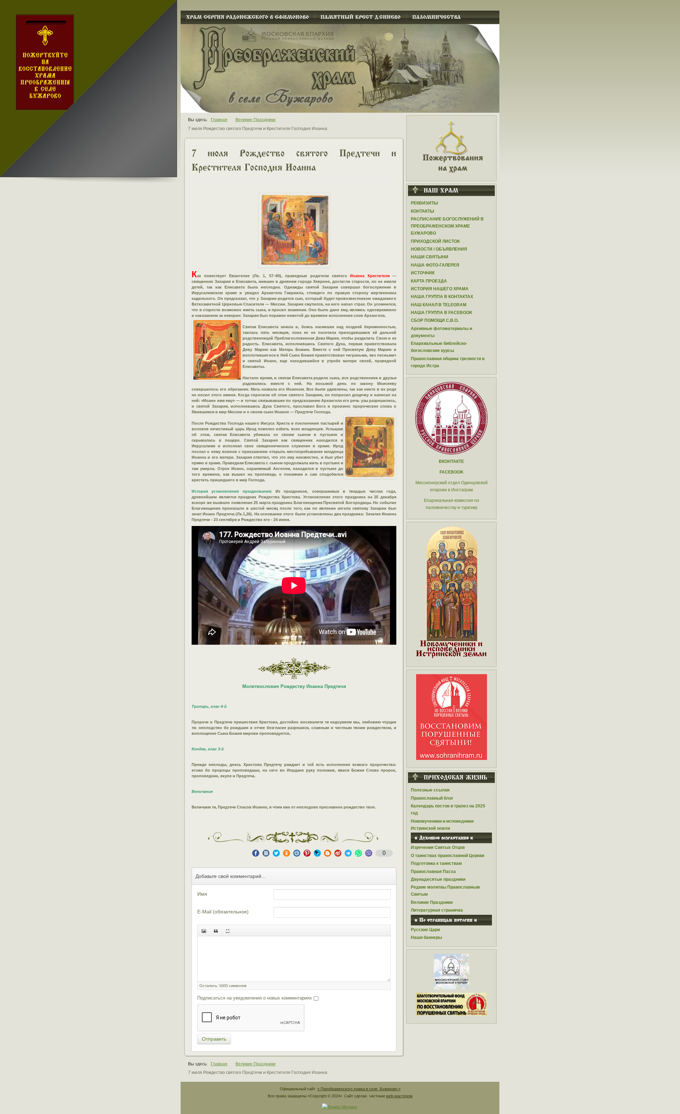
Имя (202, 894)
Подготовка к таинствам (436, 863)
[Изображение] (204, 930)
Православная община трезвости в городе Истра (447, 362)
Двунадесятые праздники (438, 879)
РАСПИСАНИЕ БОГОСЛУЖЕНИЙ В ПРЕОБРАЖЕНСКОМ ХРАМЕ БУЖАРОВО (447, 226)
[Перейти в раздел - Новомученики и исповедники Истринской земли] (451, 592)
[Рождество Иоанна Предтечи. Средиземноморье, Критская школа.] (294, 230)
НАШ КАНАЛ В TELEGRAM (438, 304)
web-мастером (399, 1096)
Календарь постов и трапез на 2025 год (448, 810)
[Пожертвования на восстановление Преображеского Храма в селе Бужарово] (451, 146)
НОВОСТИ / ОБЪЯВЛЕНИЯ (439, 249)
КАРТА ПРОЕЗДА (429, 281)
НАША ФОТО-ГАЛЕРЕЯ (435, 265)
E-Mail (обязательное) (223, 911)
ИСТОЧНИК (423, 272)
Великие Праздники (432, 902)
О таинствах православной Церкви (447, 855)
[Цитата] (216, 930)
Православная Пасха (433, 871)
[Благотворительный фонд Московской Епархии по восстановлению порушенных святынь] (451, 716)
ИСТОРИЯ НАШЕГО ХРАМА (440, 288)
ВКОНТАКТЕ (451, 461)
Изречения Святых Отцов (438, 847)
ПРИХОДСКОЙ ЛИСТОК (435, 241)
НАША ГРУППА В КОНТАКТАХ (442, 296)
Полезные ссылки (430, 790)
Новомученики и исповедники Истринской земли (442, 825)
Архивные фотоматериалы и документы (441, 332)
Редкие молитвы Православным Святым (445, 891)
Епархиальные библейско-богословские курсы (439, 347)
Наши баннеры (426, 937)
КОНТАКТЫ (422, 211)
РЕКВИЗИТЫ (424, 203)
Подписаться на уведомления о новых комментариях (254, 998)
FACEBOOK (452, 472)
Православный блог (432, 798)
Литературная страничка (437, 910)
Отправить (214, 1039)
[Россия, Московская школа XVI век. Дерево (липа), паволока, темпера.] (369, 447)
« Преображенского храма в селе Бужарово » (359, 1089)
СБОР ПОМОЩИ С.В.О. (435, 320)
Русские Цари (425, 929)
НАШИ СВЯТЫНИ (429, 256)
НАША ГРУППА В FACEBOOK (441, 312)
